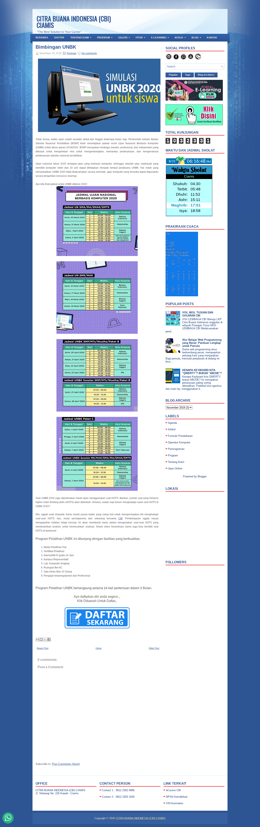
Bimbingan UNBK (56, 47)
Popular (173, 75)
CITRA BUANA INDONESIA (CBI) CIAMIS (74, 22)
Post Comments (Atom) (66, 763)
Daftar (59, 37)
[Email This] (37, 639)
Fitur (140, 37)
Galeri (124, 37)
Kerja (180, 37)
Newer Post (42, 648)
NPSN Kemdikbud (176, 796)
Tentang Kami (80, 37)
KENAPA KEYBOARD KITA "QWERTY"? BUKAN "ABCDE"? (202, 372)
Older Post (154, 648)
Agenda (172, 422)
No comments (89, 53)
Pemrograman (176, 448)
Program (105, 37)
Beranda (42, 37)
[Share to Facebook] (49, 639)
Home (99, 648)
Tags (188, 75)
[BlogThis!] (41, 639)
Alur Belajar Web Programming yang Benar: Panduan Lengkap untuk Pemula (202, 342)
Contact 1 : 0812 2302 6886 (118, 790)
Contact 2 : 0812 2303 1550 (118, 796)
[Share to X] (45, 639)
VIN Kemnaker (174, 803)
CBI (120, 518)
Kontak (212, 37)
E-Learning (160, 37)
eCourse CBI (173, 790)
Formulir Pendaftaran (180, 435)
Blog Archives (206, 75)
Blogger (202, 476)
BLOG (196, 37)
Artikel (172, 429)
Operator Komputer (179, 442)
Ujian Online (175, 468)
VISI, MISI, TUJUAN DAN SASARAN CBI (197, 314)
